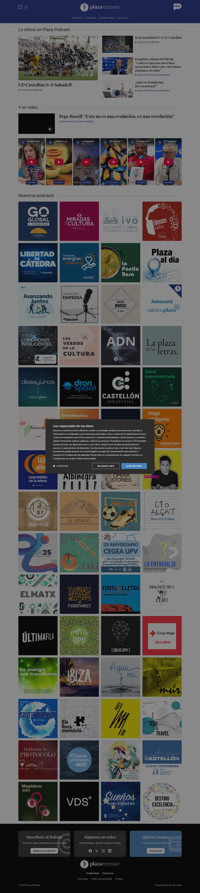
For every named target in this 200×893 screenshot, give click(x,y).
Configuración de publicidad (77, 455)
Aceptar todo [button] (134, 466)
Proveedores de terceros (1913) (124, 441)
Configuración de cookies (64, 458)
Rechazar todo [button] (105, 466)
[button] (60, 466)
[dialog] (100, 446)
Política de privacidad (86, 458)
